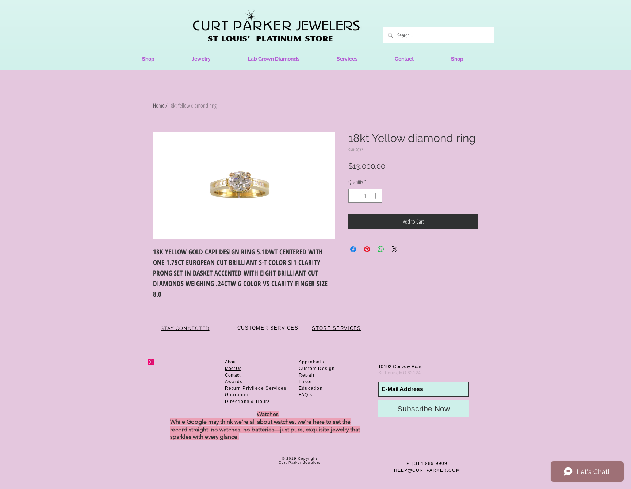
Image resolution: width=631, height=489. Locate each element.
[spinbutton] (365, 196)
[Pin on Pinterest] (367, 249)
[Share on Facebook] (353, 249)
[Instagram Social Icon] (151, 362)
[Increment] (376, 196)
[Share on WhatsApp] (380, 249)
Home (158, 105)
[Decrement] (354, 196)
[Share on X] (394, 249)
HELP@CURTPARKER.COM (427, 470)
